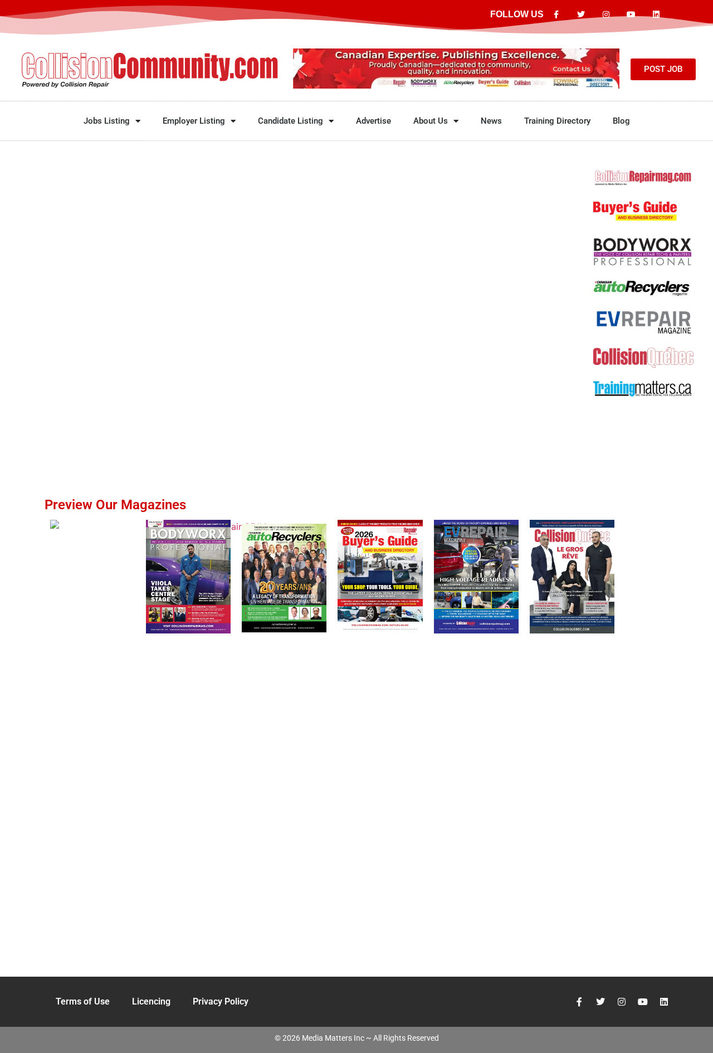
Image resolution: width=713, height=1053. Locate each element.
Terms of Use (83, 1001)
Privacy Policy (220, 1001)
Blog (621, 121)
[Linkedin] (655, 14)
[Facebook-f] (556, 14)
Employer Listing (194, 121)
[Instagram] (606, 14)
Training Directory (557, 121)
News (491, 121)
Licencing (151, 1001)
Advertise (373, 121)
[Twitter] (581, 14)
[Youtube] (630, 14)
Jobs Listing (107, 121)
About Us (430, 121)
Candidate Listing (290, 121)
